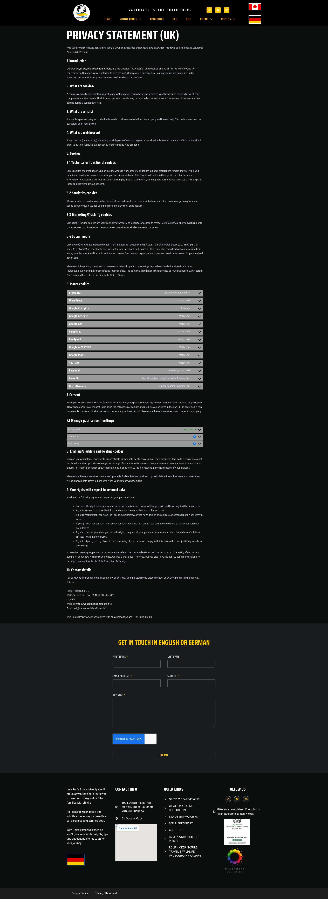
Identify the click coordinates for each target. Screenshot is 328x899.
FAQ (175, 19)
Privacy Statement (106, 893)
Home (107, 19)
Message (118, 695)
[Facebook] (218, 10)
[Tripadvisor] (226, 10)
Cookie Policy (80, 893)
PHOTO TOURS (128, 19)
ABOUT (204, 19)
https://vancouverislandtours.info (98, 68)
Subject (172, 676)
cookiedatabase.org (121, 617)
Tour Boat (157, 19)
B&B (188, 19)
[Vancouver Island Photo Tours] (234, 871)
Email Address (121, 676)
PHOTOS (226, 19)
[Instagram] (209, 10)
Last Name (173, 657)
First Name (119, 657)
